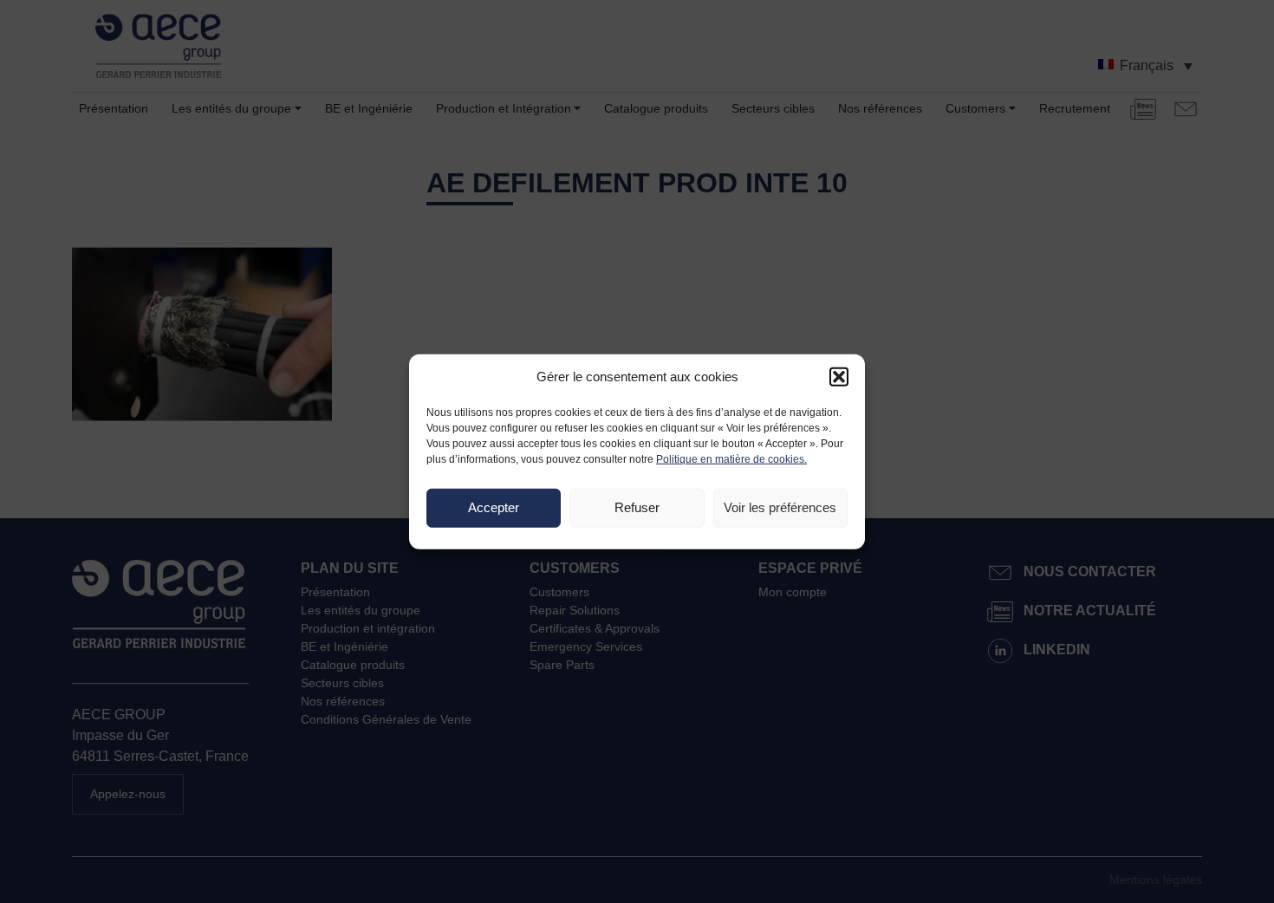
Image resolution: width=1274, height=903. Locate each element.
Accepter (493, 507)
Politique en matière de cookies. (731, 458)
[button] (839, 377)
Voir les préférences (780, 507)
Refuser (637, 507)
